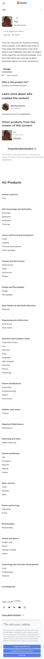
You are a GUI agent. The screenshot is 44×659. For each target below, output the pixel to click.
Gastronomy (7, 272)
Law (3, 346)
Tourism (5, 413)
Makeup (5, 468)
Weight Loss (7, 542)
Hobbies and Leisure (11, 409)
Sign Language (8, 361)
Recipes (5, 276)
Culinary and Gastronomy (13, 261)
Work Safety (7, 327)
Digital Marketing (9, 442)
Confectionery (7, 265)
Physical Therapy (9, 550)
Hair (3, 457)
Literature (6, 365)
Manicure (5, 465)
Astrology (6, 213)
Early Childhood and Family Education (19, 305)
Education (6, 350)
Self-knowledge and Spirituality (16, 209)
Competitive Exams (10, 342)
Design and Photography (13, 287)
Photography (7, 294)
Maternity (6, 309)
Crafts (4, 487)
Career (4, 239)
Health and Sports (10, 538)
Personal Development (11, 246)
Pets (4, 198)
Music (4, 494)
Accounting (6, 387)
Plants (4, 513)
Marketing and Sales (11, 439)
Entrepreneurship (9, 391)
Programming (7, 572)
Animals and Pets (10, 194)
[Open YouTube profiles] (19, 607)
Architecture (7, 324)
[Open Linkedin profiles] (14, 607)
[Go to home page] (22, 2)
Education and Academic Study (16, 338)
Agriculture (6, 509)
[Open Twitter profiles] (9, 607)
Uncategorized (8, 586)
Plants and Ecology (10, 505)
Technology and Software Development (20, 564)
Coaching (5, 242)
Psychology (6, 372)
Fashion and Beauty (10, 453)
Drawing (5, 490)
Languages (6, 357)
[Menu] (4, 3)
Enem (4, 353)
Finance (5, 395)
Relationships (8, 524)
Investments (7, 398)
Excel (4, 568)
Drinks (4, 268)
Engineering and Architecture (15, 320)
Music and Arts (8, 483)
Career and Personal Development (17, 235)
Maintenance (7, 428)
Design (5, 291)
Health (5, 553)
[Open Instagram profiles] (25, 607)
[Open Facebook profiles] (4, 607)
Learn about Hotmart (11, 615)
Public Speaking (8, 250)
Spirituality (6, 216)
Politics (5, 369)
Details (7, 69)
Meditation (6, 220)
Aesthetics (6, 461)
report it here (7, 160)
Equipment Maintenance (13, 424)
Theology (6, 224)
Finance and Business (11, 383)
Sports (5, 546)
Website (5, 576)
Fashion (5, 472)
